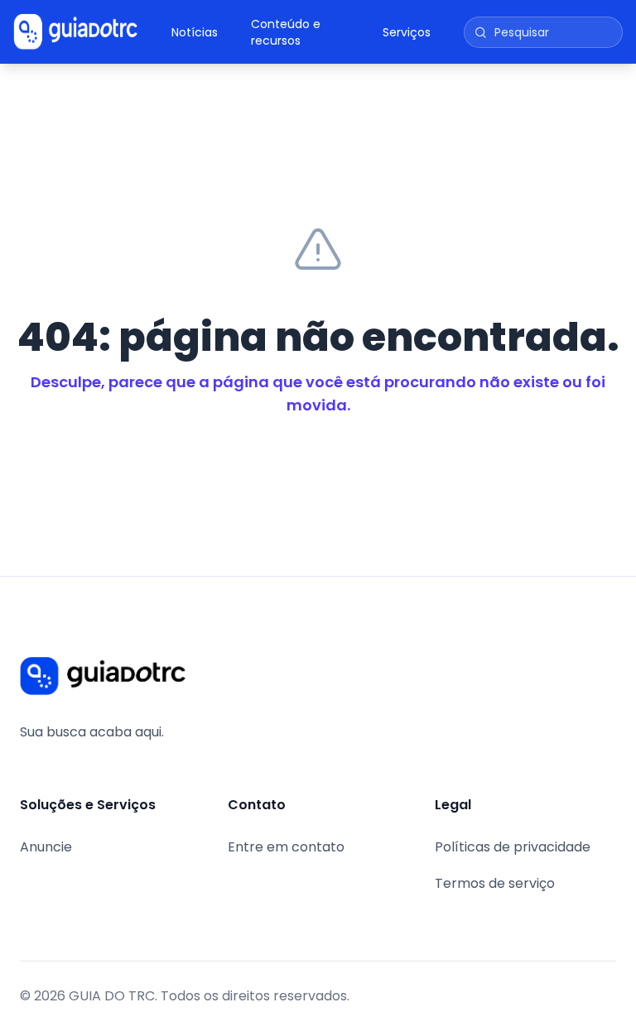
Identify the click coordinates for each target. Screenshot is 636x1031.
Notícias (194, 32)
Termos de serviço (495, 883)
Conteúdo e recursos (285, 32)
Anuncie (46, 846)
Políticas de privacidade (512, 846)
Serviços (407, 32)
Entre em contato (286, 846)
